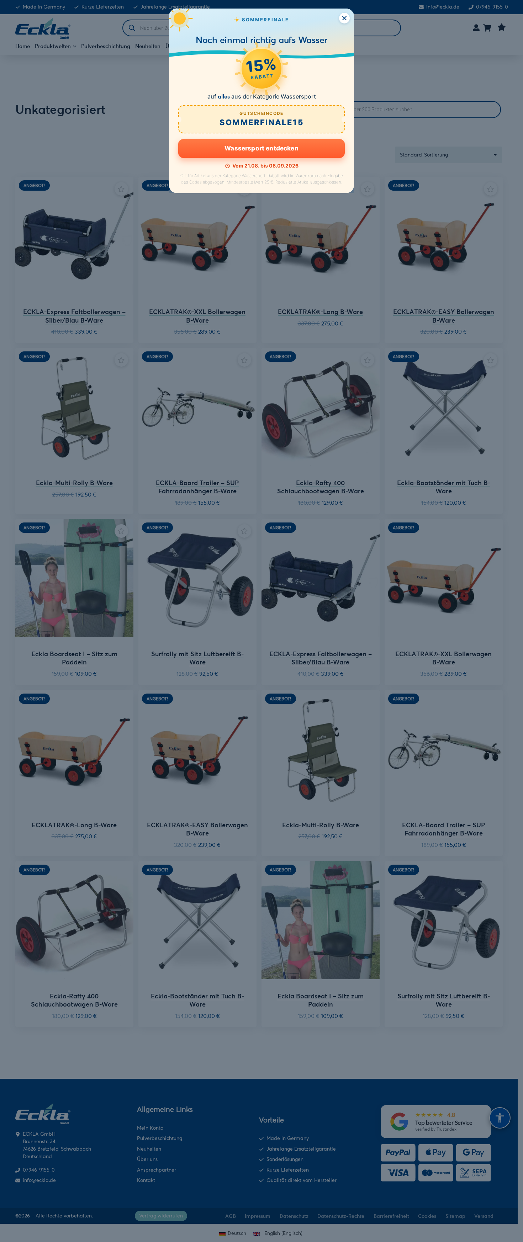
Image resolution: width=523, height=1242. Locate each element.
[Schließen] (344, 18)
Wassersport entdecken (261, 148)
